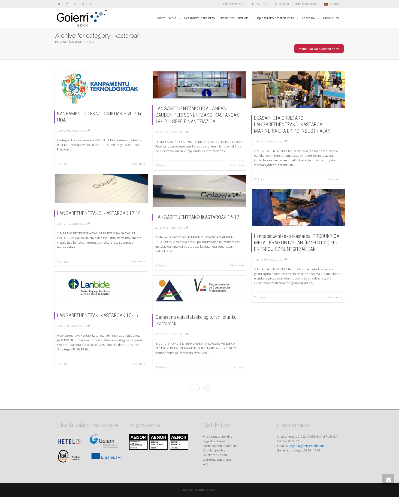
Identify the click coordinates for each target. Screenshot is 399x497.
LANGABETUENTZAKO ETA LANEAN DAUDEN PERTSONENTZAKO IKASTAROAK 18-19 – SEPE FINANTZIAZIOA (197, 115)
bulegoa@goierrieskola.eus (305, 446)
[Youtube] (83, 4)
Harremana (281, 4)
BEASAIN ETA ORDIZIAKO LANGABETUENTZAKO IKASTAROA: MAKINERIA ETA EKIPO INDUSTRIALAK (292, 124)
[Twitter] (59, 4)
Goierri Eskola (166, 18)
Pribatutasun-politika (217, 436)
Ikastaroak (75, 42)
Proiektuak (331, 18)
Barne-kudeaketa (305, 4)
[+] (101, 87)
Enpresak (309, 18)
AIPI (205, 464)
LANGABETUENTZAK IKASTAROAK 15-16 (97, 315)
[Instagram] (90, 4)
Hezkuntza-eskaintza (199, 18)
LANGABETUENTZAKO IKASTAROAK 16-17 (197, 217)
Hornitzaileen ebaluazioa (221, 446)
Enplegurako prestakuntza (275, 18)
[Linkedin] (75, 4)
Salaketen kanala (215, 455)
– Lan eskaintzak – (232, 4)
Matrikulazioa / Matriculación (319, 49)
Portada (60, 42)
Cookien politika (214, 450)
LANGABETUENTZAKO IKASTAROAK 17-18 (99, 213)
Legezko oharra (214, 441)
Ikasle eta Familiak (234, 18)
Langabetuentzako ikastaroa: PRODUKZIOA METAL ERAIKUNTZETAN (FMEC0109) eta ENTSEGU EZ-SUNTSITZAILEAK (296, 242)
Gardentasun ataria (217, 459)
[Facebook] (67, 4)
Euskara (333, 4)
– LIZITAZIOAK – (259, 4)
